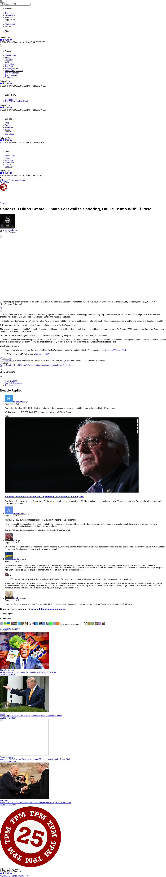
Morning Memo (11, 68)
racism (54, 365)
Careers (8, 164)
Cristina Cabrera (10, 230)
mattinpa (17, 559)
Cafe (7, 62)
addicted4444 (19, 514)
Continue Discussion (9, 629)
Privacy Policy (22, 876)
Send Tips (4, 182)
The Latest (9, 13)
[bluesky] (1, 40)
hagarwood (18, 402)
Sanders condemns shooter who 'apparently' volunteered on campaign (44, 496)
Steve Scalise (63, 365)
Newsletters (10, 15)
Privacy (8, 132)
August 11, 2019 (42, 354)
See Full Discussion (13, 383)
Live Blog (9, 60)
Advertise (9, 127)
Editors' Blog (10, 55)
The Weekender (12, 73)
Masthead (9, 160)
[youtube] (11, 40)
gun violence (46, 365)
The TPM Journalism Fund (16, 101)
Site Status (9, 134)
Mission (8, 158)
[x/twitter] (6, 40)
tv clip (71, 365)
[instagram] (8, 40)
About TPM (10, 156)
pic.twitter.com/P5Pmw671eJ (113, 350)
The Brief (9, 66)
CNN (7, 416)
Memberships (11, 99)
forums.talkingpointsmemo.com (48, 609)
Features (9, 77)
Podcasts (9, 17)
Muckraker (9, 64)
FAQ (7, 123)
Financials (9, 162)
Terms (7, 130)
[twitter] (6, 874)
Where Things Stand (14, 71)
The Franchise (11, 75)
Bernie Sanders (6, 365)
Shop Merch (10, 24)
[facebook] (3, 40)
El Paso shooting (33, 365)
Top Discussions (12, 385)
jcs (14, 540)
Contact (8, 125)
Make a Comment (12, 381)
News (7, 58)
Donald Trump (19, 365)
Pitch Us (8, 167)
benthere (17, 598)
